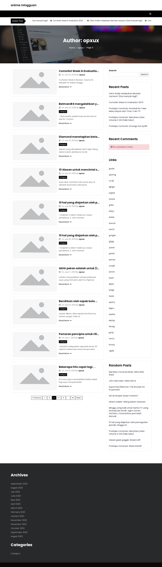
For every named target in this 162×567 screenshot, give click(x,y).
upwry (112, 302)
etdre (111, 217)
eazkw (112, 314)
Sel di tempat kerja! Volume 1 (123, 395)
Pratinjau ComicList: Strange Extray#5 (128, 126)
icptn (111, 277)
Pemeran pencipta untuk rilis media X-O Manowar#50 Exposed (79, 334)
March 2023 (16, 508)
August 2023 (17, 487)
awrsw (112, 259)
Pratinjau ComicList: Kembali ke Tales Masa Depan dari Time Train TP (127, 110)
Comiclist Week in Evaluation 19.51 (79, 71)
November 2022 (19, 524)
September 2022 (19, 532)
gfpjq (111, 241)
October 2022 (18, 528)
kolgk (111, 290)
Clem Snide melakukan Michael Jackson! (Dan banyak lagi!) (111, 20)
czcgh (112, 265)
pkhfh (112, 253)
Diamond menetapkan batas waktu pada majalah (79, 137)
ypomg (112, 174)
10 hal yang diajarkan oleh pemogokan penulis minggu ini (79, 202)
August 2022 (17, 536)
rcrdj (111, 180)
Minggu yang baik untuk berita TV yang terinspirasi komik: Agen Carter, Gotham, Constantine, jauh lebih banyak (128, 412)
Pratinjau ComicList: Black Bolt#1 (125, 446)
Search (112, 70)
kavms (112, 223)
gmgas (112, 235)
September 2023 (19, 483)
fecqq (112, 326)
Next (78, 398)
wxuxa (112, 199)
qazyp (112, 320)
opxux (82, 74)
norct (111, 338)
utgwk (112, 192)
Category (63, 112)
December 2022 (19, 520)
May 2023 (15, 499)
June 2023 (16, 495)
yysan (112, 247)
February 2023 (18, 512)
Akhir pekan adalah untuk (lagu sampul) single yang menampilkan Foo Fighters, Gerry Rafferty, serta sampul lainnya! (79, 268)
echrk (112, 271)
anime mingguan (23, 5)
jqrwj (111, 332)
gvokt (112, 168)
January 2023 (17, 516)
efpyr (111, 211)
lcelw (111, 296)
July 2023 (15, 491)
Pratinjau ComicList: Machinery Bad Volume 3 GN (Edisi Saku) (126, 119)
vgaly (111, 350)
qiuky (111, 283)
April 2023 (16, 504)
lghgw (112, 186)
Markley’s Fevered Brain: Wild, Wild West (126, 373)
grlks (111, 205)
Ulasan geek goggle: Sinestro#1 (124, 440)
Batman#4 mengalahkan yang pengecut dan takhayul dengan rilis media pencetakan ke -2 (79, 104)
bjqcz (111, 308)
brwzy (112, 344)
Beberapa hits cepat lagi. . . (77, 367)
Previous (37, 398)
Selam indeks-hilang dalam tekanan (127, 401)
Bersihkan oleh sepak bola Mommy (79, 301)
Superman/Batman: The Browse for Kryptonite (127, 388)
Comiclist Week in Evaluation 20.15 (63, 20)
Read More (64, 86)
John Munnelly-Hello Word (122, 380)
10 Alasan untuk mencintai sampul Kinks (79, 169)
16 (73, 398)
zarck (111, 229)
